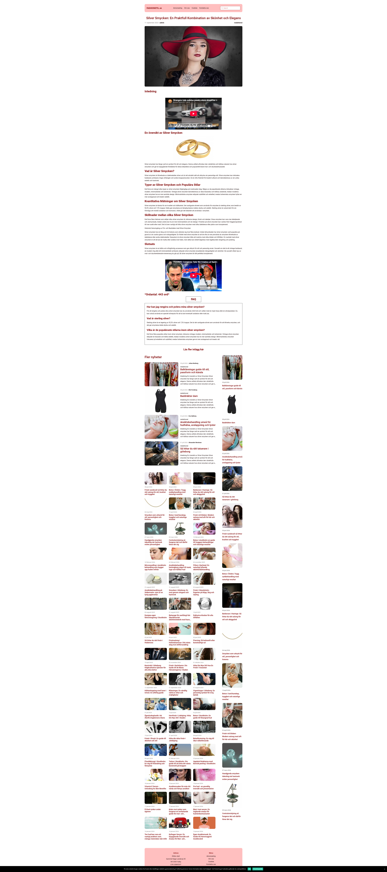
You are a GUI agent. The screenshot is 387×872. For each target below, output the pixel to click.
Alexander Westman (195, 442)
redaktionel (238, 23)
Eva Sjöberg (192, 416)
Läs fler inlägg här (193, 349)
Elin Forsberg (193, 390)
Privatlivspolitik (257, 869)
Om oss (187, 8)
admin (162, 23)
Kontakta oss (204, 8)
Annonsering (177, 8)
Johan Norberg (193, 363)
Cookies (194, 8)
